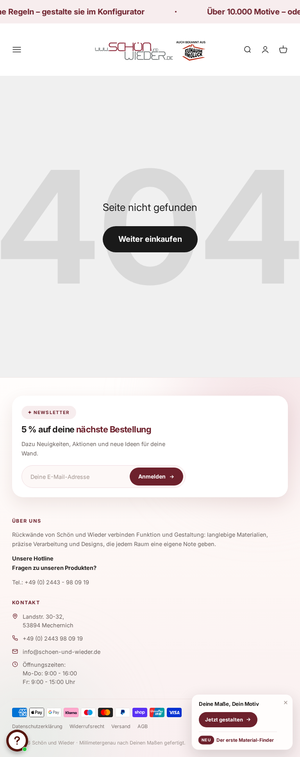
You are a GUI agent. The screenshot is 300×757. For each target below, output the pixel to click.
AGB (143, 726)
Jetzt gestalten (224, 719)
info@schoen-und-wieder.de (61, 651)
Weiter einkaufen (150, 239)
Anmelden (152, 476)
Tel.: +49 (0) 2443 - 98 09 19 (50, 582)
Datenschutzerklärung (37, 726)
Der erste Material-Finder (238, 740)
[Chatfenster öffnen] (17, 741)
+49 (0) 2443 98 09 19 (53, 638)
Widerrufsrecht (87, 726)
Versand (120, 726)
